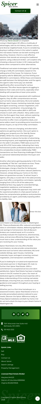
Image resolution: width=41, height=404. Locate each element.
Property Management (10, 368)
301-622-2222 (9, 329)
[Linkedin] (27, 314)
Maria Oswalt (13, 41)
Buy (2, 355)
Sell (2, 351)
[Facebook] (14, 314)
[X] (23, 314)
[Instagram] (18, 314)
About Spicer (6, 361)
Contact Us (5, 358)
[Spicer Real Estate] (9, 4)
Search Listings (7, 365)
